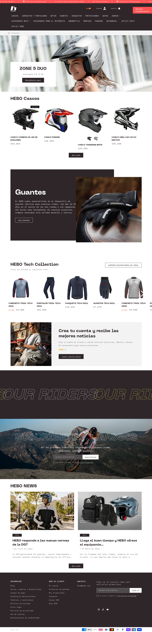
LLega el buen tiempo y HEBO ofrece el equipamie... (108, 543)
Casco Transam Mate (90, 145)
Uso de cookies (17, 614)
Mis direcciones (56, 593)
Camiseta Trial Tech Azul (20, 304)
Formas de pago (17, 593)
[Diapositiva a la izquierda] (9, 294)
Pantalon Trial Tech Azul (48, 304)
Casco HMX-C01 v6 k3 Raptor (124, 138)
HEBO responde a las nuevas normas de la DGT (40, 543)
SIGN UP (135, 590)
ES (87, 8)
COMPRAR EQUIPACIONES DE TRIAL (123, 265)
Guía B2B (53, 603)
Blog (12, 586)
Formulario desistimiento (23, 596)
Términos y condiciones (21, 600)
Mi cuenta (53, 586)
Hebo (17, 629)
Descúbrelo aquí (33, 80)
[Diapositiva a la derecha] (142, 294)
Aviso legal (16, 607)
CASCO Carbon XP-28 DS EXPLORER (23, 138)
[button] (115, 15)
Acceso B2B (54, 600)
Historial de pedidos (59, 589)
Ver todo (76, 155)
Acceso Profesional (142, 10)
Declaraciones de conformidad (24, 618)
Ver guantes (24, 220)
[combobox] (22, 32)
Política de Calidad (20, 603)
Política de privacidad (21, 611)
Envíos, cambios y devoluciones (25, 589)
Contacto (53, 596)
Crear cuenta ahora (71, 356)
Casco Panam (52, 137)
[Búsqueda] (9, 33)
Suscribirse (90, 457)
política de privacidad (83, 462)
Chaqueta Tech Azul (76, 303)
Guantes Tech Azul (104, 303)
